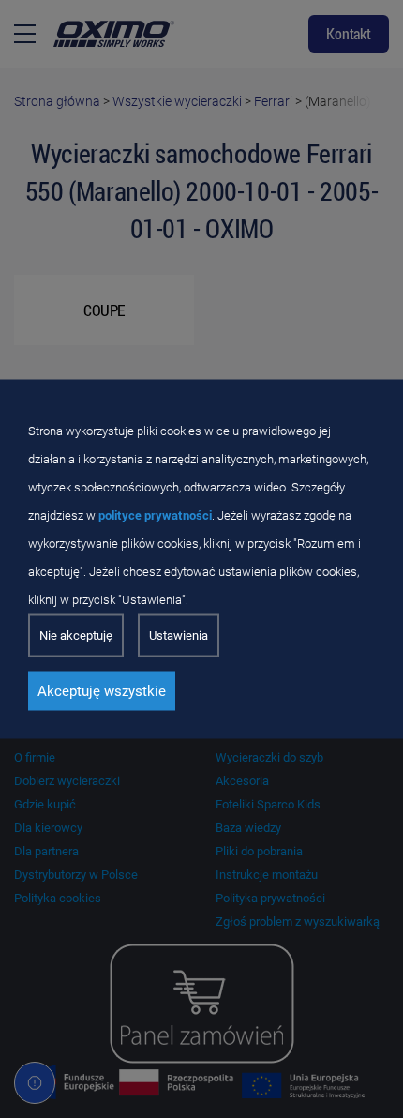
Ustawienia (178, 635)
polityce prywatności (155, 515)
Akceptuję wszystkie (101, 691)
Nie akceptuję (75, 635)
